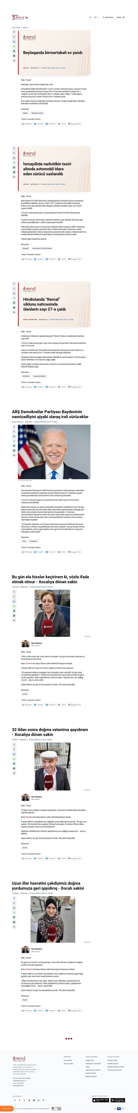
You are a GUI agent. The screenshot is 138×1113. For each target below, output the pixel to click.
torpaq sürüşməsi (39, 376)
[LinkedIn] (39, 1100)
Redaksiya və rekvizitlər (93, 1063)
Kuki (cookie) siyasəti (114, 1070)
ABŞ (24, 541)
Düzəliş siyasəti (91, 1073)
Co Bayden (33, 541)
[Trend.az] (20, 17)
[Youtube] (29, 1100)
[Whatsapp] (15, 1100)
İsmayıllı (26, 248)
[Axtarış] (90, 17)
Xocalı (25, 694)
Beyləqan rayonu (37, 113)
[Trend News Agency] (19, 1059)
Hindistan (26, 376)
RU (123, 1108)
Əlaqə (87, 1067)
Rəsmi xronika (68, 1063)
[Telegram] (34, 1100)
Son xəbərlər (68, 1060)
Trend (49, 89)
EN (115, 1108)
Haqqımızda (90, 1060)
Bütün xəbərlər (35, 645)
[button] (14, 32)
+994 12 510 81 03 (18, 1083)
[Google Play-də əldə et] (118, 1100)
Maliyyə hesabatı (91, 1076)
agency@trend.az (18, 1085)
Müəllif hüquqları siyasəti (115, 1067)
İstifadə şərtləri (112, 1060)
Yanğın (25, 113)
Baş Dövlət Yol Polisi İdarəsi (42, 248)
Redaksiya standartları (93, 1070)
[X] (24, 1100)
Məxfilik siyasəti (112, 1063)
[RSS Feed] (43, 1100)
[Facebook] (20, 1100)
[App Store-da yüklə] (100, 1100)
